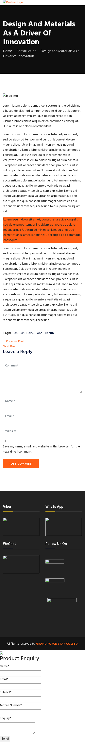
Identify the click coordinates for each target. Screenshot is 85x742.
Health (49, 333)
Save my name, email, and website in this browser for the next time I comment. (41, 449)
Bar (15, 333)
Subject (5, 692)
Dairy (29, 333)
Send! (5, 738)
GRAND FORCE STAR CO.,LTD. (57, 643)
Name (4, 666)
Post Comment (21, 463)
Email (4, 679)
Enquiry (5, 718)
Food (39, 333)
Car (22, 333)
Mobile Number (11, 705)
